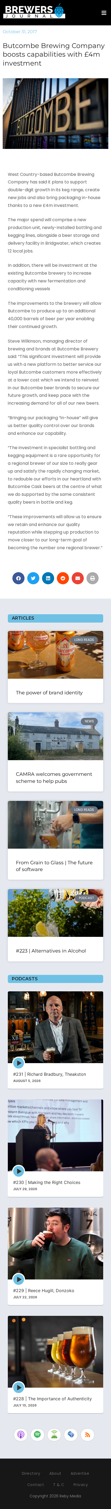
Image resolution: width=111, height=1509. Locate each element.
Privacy (81, 1484)
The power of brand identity (49, 693)
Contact (35, 1484)
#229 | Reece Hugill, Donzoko (43, 1290)
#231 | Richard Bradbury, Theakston (49, 1074)
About (55, 1473)
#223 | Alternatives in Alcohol (51, 951)
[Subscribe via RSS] (88, 1434)
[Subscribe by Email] (71, 1434)
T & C (58, 1484)
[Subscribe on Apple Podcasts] (21, 1434)
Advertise (80, 1473)
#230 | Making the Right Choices (46, 1182)
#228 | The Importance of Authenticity (52, 1398)
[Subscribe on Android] (54, 1434)
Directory (31, 1473)
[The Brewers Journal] (34, 10)
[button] (18, 578)
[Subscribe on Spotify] (37, 1434)
